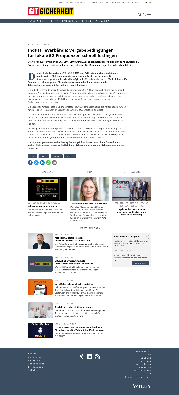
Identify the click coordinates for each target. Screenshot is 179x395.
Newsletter (143, 351)
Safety (104, 21)
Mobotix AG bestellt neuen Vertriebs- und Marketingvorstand (73, 239)
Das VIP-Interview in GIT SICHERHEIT (88, 203)
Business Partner (120, 2)
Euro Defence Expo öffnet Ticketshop (74, 284)
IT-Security (88, 21)
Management (35, 21)
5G (32, 156)
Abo (149, 354)
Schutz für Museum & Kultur (43, 206)
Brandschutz (69, 21)
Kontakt (145, 357)
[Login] (144, 14)
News (61, 2)
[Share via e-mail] (54, 162)
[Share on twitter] (36, 162)
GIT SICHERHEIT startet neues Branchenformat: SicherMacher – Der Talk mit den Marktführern (79, 329)
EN (150, 2)
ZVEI (70, 156)
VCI (44, 156)
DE (146, 2)
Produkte (93, 2)
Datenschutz (142, 370)
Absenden (140, 263)
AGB (149, 373)
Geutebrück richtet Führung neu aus (74, 307)
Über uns (145, 361)
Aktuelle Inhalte (76, 2)
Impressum (144, 367)
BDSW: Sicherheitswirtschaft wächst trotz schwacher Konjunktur (74, 262)
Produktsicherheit (138, 377)
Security (52, 21)
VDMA (56, 156)
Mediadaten (143, 364)
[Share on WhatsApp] (48, 162)
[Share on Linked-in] (42, 162)
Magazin (104, 2)
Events (136, 2)
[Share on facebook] (30, 162)
